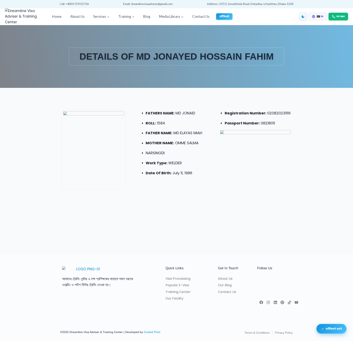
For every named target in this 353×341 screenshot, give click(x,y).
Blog (146, 16)
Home (56, 16)
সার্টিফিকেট (224, 16)
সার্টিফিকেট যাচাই (334, 328)
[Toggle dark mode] (303, 16)
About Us (77, 16)
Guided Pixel (152, 332)
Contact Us (201, 16)
